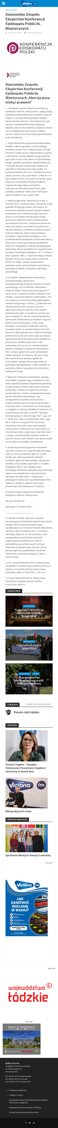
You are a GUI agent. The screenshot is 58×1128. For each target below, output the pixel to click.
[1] (27, 121)
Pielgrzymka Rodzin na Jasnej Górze (29, 647)
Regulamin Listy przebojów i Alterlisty (25, 1107)
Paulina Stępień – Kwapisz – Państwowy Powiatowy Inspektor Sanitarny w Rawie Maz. (25, 768)
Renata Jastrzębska (34, 33)
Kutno (36, 674)
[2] (22, 229)
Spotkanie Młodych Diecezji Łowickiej (28, 855)
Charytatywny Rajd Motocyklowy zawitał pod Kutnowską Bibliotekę (29, 680)
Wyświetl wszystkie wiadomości (38, 704)
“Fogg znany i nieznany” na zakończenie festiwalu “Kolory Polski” (29, 613)
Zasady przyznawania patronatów (24, 1112)
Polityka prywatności (17, 1090)
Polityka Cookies (16, 1095)
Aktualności (11, 10)
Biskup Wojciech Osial (18, 811)
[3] (22, 316)
